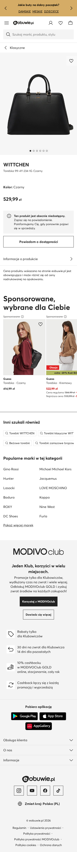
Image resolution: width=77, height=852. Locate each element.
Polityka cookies (25, 845)
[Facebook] (45, 791)
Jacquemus (48, 478)
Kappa (44, 497)
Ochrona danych (51, 845)
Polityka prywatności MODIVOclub (36, 839)
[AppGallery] (38, 726)
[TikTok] (58, 791)
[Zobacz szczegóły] (71, 259)
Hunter (8, 478)
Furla (43, 516)
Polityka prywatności (36, 833)
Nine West (47, 507)
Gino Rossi (11, 469)
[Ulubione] (61, 23)
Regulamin (19, 828)
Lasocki (9, 488)
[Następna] (71, 8)
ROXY (7, 507)
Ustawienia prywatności (45, 828)
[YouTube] (32, 791)
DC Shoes (10, 516)
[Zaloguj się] (51, 23)
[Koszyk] (70, 23)
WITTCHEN (16, 165)
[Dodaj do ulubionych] (71, 61)
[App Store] (52, 716)
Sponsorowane (11, 316)
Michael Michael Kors (55, 469)
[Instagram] (19, 791)
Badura (9, 497)
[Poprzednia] (6, 8)
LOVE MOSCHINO (53, 488)
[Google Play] (24, 716)
